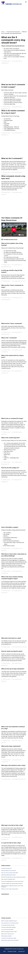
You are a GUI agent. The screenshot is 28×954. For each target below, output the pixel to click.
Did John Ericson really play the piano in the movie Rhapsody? (12, 886)
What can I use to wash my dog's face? (9, 888)
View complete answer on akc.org (18, 281)
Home (2, 31)
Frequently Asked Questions (13, 31)
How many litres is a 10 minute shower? (9, 923)
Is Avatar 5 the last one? (6, 868)
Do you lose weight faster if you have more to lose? (12, 881)
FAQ (4, 951)
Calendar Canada (12, 951)
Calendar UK (21, 951)
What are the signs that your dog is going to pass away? (13, 877)
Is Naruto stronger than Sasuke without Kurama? (11, 883)
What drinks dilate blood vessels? (8, 874)
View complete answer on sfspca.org (19, 646)
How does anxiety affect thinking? (8, 927)
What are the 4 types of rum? (7, 933)
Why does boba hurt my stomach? (8, 870)
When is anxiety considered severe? (9, 920)
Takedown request (6, 61)
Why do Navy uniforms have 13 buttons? (10, 940)
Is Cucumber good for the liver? (8, 925)
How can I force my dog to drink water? (9, 872)
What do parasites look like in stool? (9, 931)
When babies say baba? (6, 935)
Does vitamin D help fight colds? (8, 879)
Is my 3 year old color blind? (7, 929)
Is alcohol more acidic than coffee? (8, 938)
